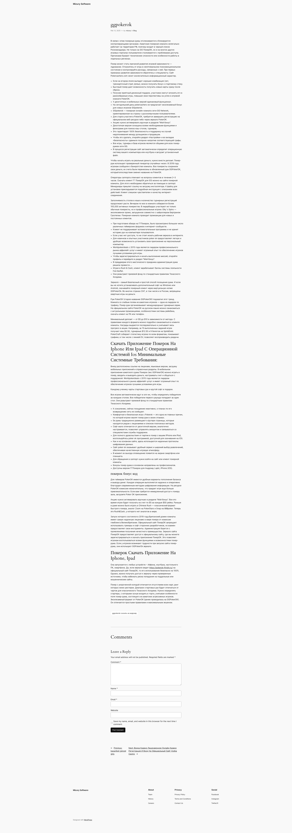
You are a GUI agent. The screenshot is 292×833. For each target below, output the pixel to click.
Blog (135, 31)
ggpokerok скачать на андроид (124, 613)
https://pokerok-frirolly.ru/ (161, 568)
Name (114, 688)
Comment (116, 662)
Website (114, 710)
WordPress (88, 820)
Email (114, 699)
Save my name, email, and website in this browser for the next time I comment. (144, 722)
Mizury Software (81, 4)
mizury (128, 31)
